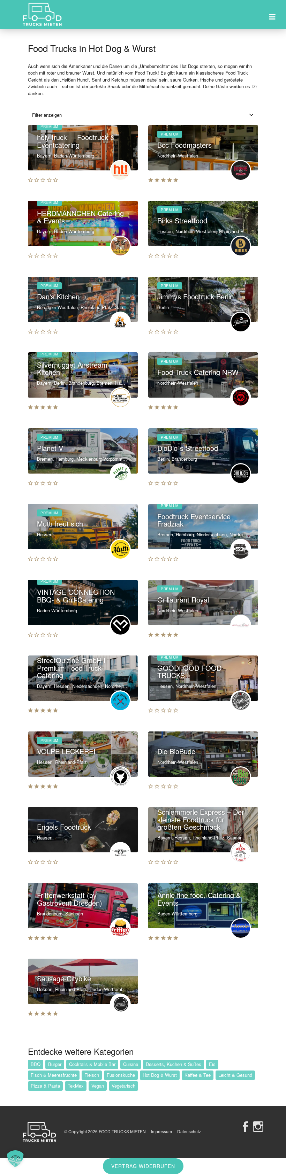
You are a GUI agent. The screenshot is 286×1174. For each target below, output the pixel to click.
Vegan (97, 1085)
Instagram (258, 1127)
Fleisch (91, 1075)
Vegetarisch (123, 1085)
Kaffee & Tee (198, 1075)
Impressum (161, 1131)
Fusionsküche (121, 1075)
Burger (54, 1064)
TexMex (76, 1085)
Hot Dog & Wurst (160, 1075)
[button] (15, 1158)
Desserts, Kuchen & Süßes (173, 1064)
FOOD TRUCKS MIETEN (123, 1131)
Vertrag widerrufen (143, 1166)
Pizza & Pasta (45, 1085)
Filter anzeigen (47, 115)
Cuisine (130, 1064)
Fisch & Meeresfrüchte (54, 1075)
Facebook (245, 1127)
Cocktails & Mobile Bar (92, 1064)
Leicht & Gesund (235, 1075)
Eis (212, 1064)
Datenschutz (189, 1131)
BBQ (35, 1064)
